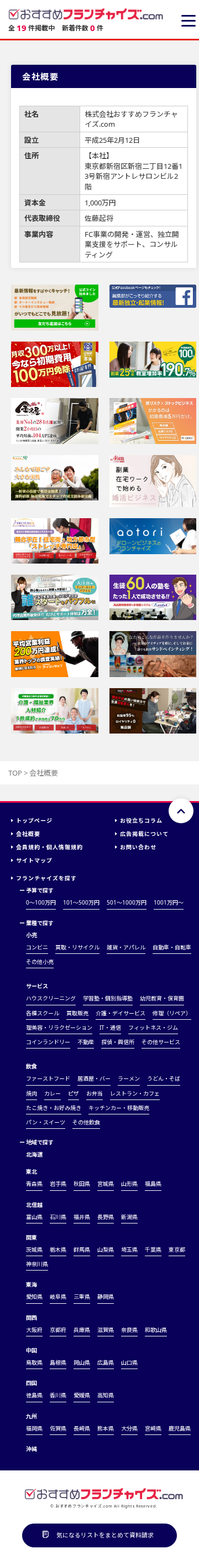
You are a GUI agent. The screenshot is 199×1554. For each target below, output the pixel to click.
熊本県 (105, 1428)
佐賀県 (58, 1428)
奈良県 (129, 1330)
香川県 (58, 1395)
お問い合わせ (138, 847)
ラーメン (129, 1078)
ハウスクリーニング (51, 998)
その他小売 (40, 962)
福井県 (82, 1217)
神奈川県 (37, 1264)
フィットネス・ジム (153, 1027)
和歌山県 (156, 1330)
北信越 (34, 1205)
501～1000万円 (126, 902)
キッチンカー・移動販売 (118, 1108)
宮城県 (105, 1184)
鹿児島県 (180, 1428)
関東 (31, 1237)
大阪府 (34, 1330)
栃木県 (58, 1249)
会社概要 (28, 834)
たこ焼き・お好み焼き (53, 1108)
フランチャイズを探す (46, 878)
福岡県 (34, 1428)
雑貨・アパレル (126, 947)
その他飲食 (86, 1122)
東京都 (177, 1249)
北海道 (34, 1154)
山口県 (129, 1362)
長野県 (105, 1217)
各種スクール (42, 1013)
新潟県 (129, 1217)
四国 (31, 1383)
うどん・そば (163, 1078)
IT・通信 (110, 1027)
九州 (31, 1416)
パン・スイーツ (45, 1122)
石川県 (58, 1217)
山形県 (129, 1184)
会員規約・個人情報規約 (49, 847)
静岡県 (105, 1296)
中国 (31, 1350)
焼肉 (31, 1093)
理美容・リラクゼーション (59, 1027)
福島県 (153, 1184)
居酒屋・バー (94, 1078)
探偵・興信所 (117, 1042)
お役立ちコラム (141, 820)
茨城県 (34, 1249)
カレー (52, 1093)
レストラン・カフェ (135, 1093)
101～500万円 (81, 902)
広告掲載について (144, 834)
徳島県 (34, 1395)
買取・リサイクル (77, 947)
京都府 (58, 1330)
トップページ (34, 820)
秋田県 (82, 1184)
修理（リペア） (172, 1013)
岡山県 (82, 1362)
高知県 (105, 1395)
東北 (31, 1171)
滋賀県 (105, 1330)
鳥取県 (34, 1362)
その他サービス (161, 1042)
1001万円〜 (169, 902)
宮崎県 (153, 1428)
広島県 (105, 1362)
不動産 (85, 1042)
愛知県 (34, 1296)
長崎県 (82, 1428)
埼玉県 (129, 1249)
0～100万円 (41, 902)
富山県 (34, 1217)
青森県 (34, 1184)
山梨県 (105, 1249)
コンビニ (37, 947)
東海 (31, 1284)
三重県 (82, 1296)
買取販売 (77, 1013)
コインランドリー (48, 1042)
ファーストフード (48, 1078)
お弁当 (94, 1093)
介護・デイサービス (120, 1013)
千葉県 (153, 1249)
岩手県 (58, 1184)
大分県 (129, 1428)
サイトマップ (34, 860)
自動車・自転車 (172, 947)
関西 (31, 1317)
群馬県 (82, 1249)
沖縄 (31, 1449)
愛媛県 (82, 1395)
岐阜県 (58, 1296)
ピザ (73, 1093)
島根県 (58, 1362)
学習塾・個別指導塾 (108, 998)
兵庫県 (82, 1330)
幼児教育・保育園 (162, 998)
